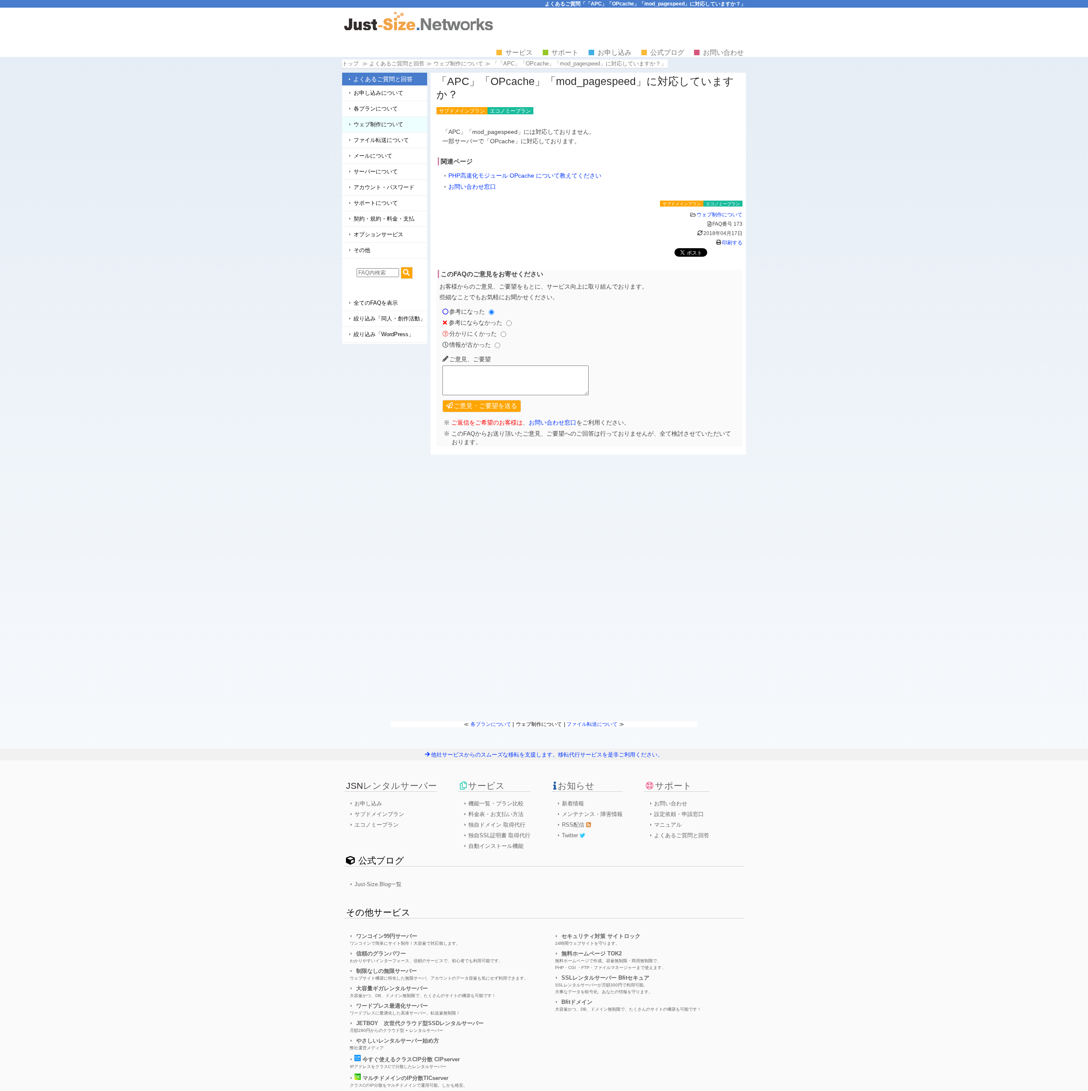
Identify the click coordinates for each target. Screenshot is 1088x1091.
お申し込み (615, 52)
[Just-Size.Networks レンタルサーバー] (418, 28)
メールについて (373, 156)
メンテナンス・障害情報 (592, 814)
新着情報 (573, 803)
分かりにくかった (473, 333)
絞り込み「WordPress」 (384, 334)
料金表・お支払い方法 (496, 814)
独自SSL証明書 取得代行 (499, 835)
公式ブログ (667, 52)
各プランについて (376, 108)
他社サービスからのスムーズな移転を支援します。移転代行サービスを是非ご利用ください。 (547, 754)
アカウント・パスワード (384, 187)
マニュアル (668, 825)
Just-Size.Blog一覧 (378, 884)
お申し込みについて (378, 93)
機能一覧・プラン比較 (496, 803)
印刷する (732, 243)
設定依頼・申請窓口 (679, 814)
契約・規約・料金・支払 (384, 218)
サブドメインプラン (379, 814)
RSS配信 (574, 825)
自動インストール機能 (496, 846)
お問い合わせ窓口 (472, 186)
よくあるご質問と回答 (383, 79)
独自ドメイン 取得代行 (496, 825)
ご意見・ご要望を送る (485, 405)
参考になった (467, 311)
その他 (362, 250)
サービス (519, 52)
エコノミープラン (376, 825)
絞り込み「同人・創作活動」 (389, 318)
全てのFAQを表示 (376, 303)
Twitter (571, 835)
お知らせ (576, 786)
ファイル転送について (381, 140)
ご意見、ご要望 (470, 359)
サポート (564, 52)
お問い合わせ (723, 52)
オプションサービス (378, 234)
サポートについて (376, 203)
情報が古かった (470, 344)
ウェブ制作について (458, 63)
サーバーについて (376, 171)
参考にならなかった (475, 322)
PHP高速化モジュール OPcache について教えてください (524, 175)
